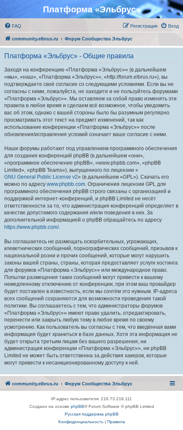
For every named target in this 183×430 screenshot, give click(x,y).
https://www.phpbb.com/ (31, 227)
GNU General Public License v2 (41, 177)
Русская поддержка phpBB (92, 414)
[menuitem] (12, 26)
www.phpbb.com (66, 184)
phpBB (77, 406)
